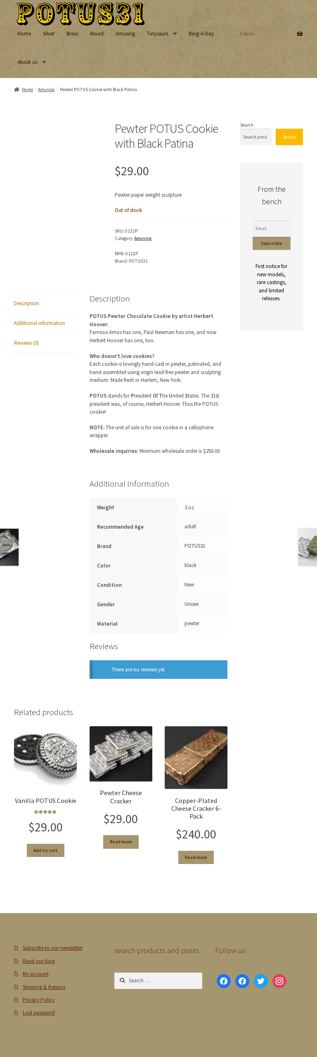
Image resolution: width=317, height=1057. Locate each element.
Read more (121, 842)
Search (246, 125)
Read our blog (39, 961)
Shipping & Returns (44, 987)
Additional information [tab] (39, 323)
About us (27, 62)
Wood (97, 33)
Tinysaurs (157, 33)
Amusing (125, 33)
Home (24, 33)
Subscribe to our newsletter (53, 947)
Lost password (39, 1012)
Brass (72, 33)
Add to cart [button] (45, 850)
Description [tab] (26, 303)
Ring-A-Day (201, 33)
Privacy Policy (38, 999)
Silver (48, 33)
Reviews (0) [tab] (26, 342)
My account (36, 973)
